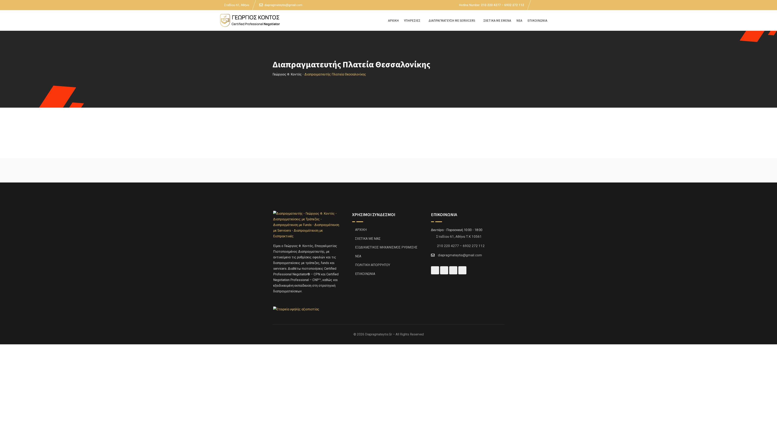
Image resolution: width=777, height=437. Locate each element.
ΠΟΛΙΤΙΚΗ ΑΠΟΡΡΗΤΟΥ (372, 265)
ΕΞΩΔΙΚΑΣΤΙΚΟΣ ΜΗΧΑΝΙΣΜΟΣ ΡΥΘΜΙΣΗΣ (386, 247)
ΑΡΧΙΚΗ (393, 20)
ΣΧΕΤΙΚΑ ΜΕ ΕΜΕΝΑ (497, 20)
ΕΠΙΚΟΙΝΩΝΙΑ (537, 20)
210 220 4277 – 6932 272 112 (502, 5)
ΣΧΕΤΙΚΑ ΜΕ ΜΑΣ (368, 239)
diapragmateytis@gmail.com (283, 5)
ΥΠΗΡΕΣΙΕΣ (412, 20)
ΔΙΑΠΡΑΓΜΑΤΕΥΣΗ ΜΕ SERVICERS (452, 20)
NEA (519, 20)
